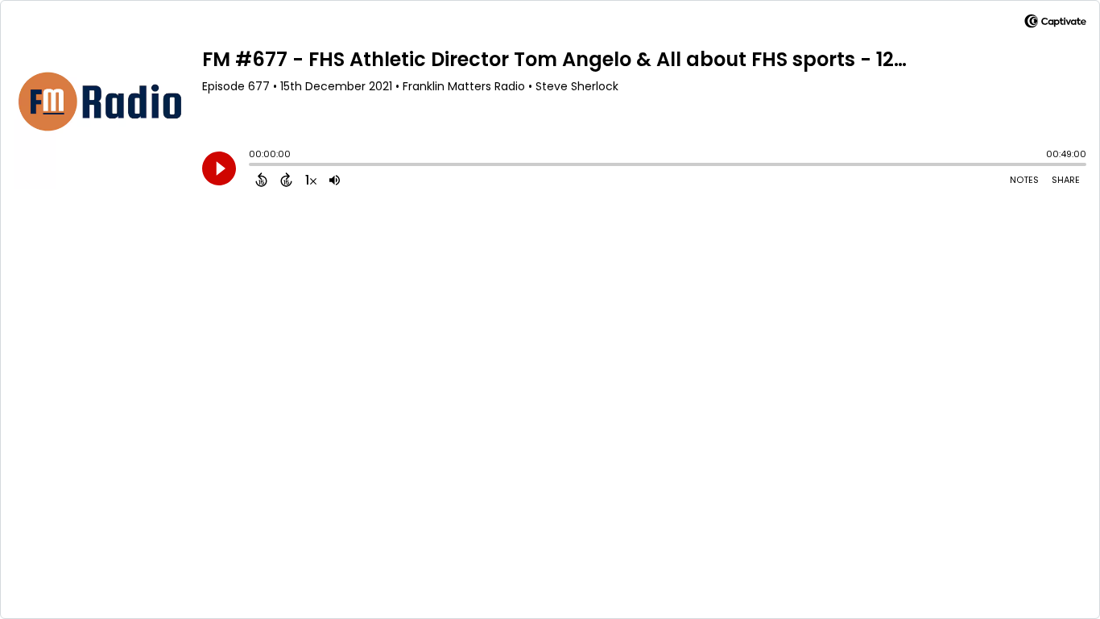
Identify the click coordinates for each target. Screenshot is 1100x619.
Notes (1024, 179)
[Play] (219, 168)
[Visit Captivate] (1055, 24)
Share (1066, 179)
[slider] (253, 166)
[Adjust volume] (334, 179)
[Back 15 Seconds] (261, 179)
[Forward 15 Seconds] (286, 179)
